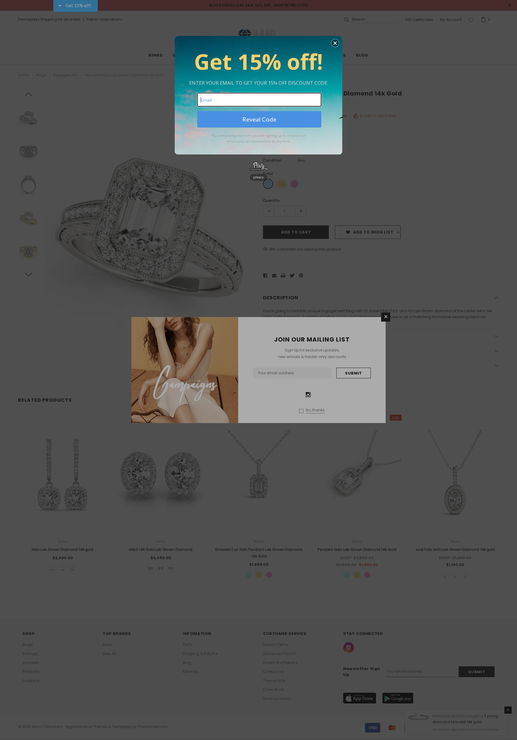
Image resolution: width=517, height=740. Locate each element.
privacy (258, 177)
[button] (335, 43)
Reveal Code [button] (259, 119)
